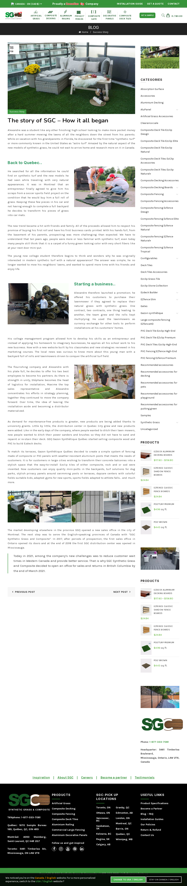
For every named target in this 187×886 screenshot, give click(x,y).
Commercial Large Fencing (68, 829)
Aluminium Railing (63, 824)
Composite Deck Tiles (65, 819)
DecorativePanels (109, 15)
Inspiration (41, 777)
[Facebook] (54, 849)
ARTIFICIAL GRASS (36, 15)
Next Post (120, 591)
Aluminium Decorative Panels (69, 835)
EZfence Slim (148, 299)
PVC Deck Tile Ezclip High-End (158, 330)
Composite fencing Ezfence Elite (160, 218)
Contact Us (147, 835)
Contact (174, 3)
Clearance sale (149, 123)
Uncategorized (149, 429)
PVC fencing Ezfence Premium (158, 358)
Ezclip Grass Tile (150, 278)
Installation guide (130, 3)
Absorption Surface (152, 89)
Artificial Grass (61, 803)
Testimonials (144, 777)
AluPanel (146, 109)
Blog (143, 813)
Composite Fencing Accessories (160, 201)
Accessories (148, 95)
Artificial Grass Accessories (157, 116)
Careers (87, 777)
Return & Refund (151, 829)
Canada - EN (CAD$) (27, 4)
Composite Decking (51, 15)
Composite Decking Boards (157, 187)
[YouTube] (68, 849)
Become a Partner (151, 808)
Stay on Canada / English (164, 879)
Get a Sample (147, 15)
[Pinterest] (75, 849)
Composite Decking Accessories (160, 180)
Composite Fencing (152, 194)
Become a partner (113, 777)
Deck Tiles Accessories (154, 272)
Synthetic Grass (150, 422)
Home (85, 32)
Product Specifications (154, 803)
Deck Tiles (146, 265)
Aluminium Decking (152, 102)
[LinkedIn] (82, 849)
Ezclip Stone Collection (154, 285)
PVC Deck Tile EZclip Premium (158, 337)
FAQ (151, 813)
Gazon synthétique (152, 313)
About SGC (65, 777)
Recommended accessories (157, 365)
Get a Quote (155, 3)
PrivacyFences (79, 15)
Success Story (100, 32)
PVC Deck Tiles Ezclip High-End (159, 344)
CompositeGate (94, 15)
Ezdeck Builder (149, 292)
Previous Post (25, 591)
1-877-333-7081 (159, 741)
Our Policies (148, 824)
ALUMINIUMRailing (66, 15)
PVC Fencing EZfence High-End (159, 351)
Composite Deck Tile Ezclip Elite (159, 141)
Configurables (149, 258)
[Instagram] (61, 849)
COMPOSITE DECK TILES (125, 15)
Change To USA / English (128, 879)
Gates (144, 306)
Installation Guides (152, 819)
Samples (146, 415)
